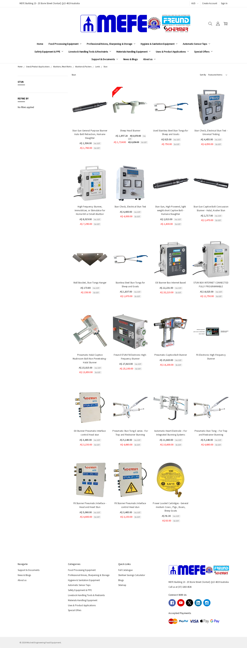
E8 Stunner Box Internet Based (171, 282)
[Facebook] (172, 602)
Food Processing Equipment (64, 43)
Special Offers (202, 51)
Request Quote (211, 342)
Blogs (121, 580)
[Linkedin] (198, 602)
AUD (193, 3)
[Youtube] (180, 602)
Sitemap (122, 585)
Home (40, 43)
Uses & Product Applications (171, 51)
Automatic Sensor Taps (195, 43)
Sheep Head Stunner (130, 130)
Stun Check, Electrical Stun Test (130, 206)
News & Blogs (130, 59)
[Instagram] (206, 602)
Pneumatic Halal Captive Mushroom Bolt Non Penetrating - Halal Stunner (90, 358)
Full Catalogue (125, 570)
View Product (130, 194)
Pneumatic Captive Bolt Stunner (170, 354)
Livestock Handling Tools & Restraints (89, 51)
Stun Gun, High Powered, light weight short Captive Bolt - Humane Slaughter (170, 210)
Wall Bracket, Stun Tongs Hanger (90, 282)
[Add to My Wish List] (102, 106)
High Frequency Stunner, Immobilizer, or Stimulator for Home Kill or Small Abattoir (90, 210)
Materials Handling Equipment (132, 51)
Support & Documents (103, 59)
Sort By (203, 74)
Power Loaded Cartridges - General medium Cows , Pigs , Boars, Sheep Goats (170, 507)
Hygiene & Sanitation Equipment (158, 43)
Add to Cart (89, 118)
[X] (189, 602)
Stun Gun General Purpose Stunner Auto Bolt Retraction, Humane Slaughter (89, 134)
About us (148, 59)
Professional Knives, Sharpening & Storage (110, 43)
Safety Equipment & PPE (48, 51)
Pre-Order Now (90, 194)
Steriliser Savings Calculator (131, 575)
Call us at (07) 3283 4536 (180, 586)
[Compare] (102, 100)
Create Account (209, 3)
